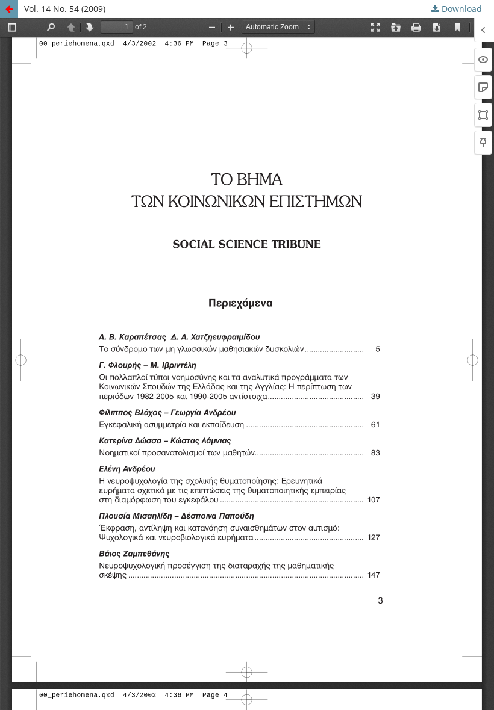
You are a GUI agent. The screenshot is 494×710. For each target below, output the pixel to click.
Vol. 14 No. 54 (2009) (64, 8)
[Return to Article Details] (9, 9)
